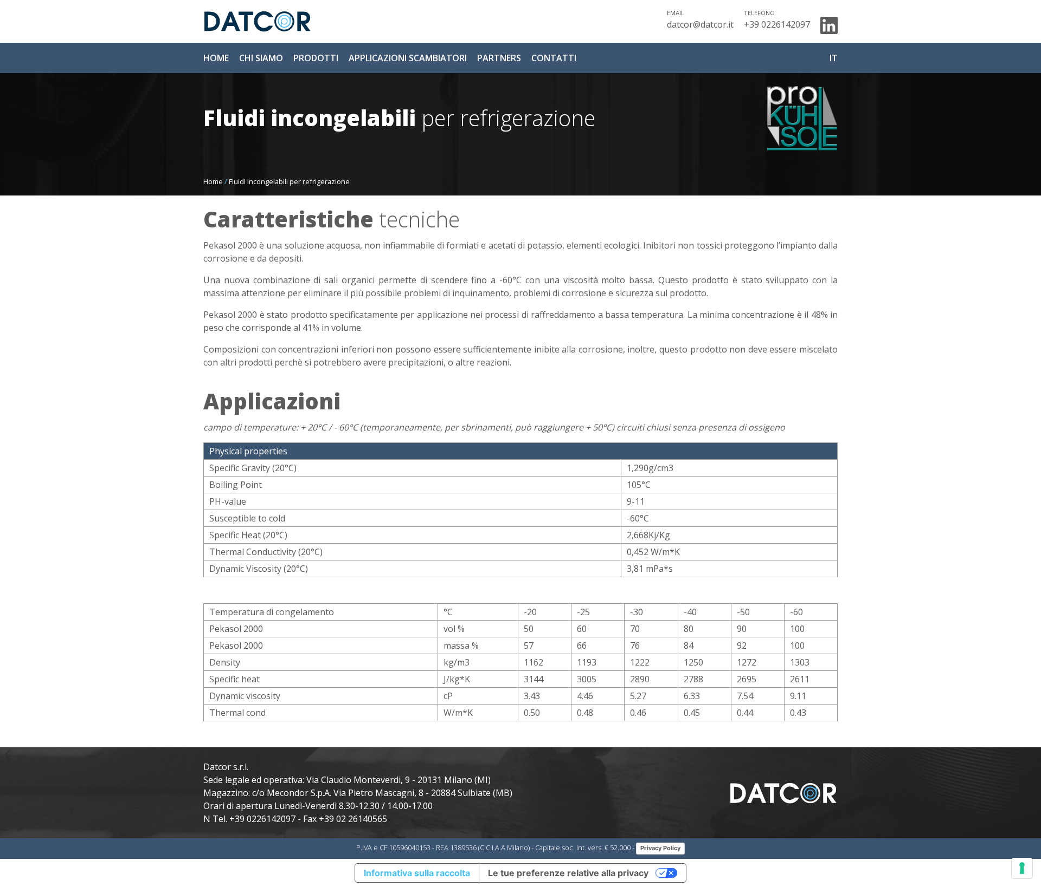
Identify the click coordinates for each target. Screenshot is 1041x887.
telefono (759, 13)
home (216, 58)
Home (213, 181)
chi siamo (261, 58)
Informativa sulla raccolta (417, 873)
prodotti (315, 58)
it (834, 58)
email (675, 13)
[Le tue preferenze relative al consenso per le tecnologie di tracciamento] (1022, 868)
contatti (553, 58)
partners (499, 58)
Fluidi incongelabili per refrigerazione (289, 181)
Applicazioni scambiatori (408, 58)
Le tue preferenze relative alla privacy (568, 873)
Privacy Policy (660, 848)
